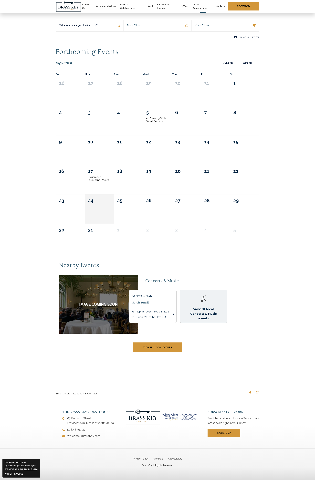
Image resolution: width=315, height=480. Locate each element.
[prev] (218, 63)
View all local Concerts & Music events (203, 313)
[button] (157, 347)
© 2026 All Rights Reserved (158, 465)
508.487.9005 (76, 429)
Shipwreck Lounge (163, 6)
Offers (185, 6)
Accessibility (175, 458)
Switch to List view (246, 37)
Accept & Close (14, 474)
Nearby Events (79, 265)
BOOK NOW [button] (243, 6)
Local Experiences (200, 6)
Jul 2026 (228, 63)
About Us (85, 6)
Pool (150, 6)
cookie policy (30, 469)
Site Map (158, 458)
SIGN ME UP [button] (227, 434)
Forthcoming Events (87, 52)
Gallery (220, 6)
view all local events (157, 347)
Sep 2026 (247, 63)
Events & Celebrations (127, 6)
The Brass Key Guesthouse (86, 412)
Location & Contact (85, 393)
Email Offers (63, 393)
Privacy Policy (140, 458)
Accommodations (106, 6)
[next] (257, 63)
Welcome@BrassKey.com (83, 436)
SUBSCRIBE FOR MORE (225, 412)
